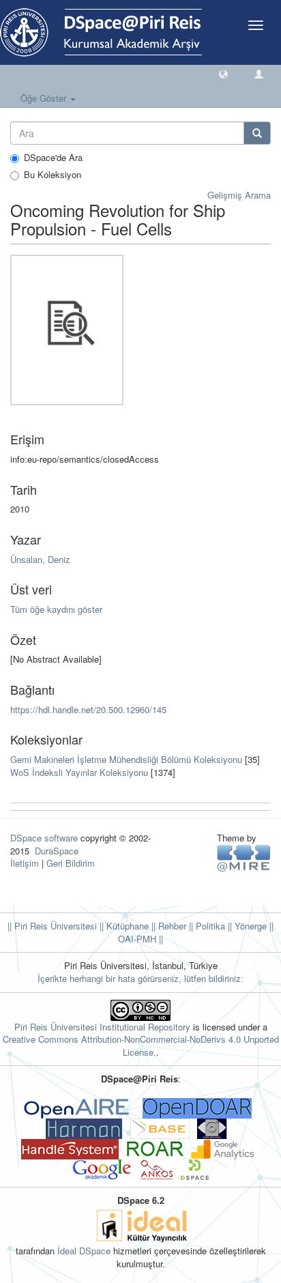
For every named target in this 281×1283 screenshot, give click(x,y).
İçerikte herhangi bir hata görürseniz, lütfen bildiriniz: (140, 978)
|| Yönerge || (249, 925)
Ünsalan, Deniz (40, 559)
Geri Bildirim (70, 862)
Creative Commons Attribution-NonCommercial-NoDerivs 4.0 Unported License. (141, 1045)
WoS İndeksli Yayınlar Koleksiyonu (79, 772)
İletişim (24, 862)
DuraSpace (56, 850)
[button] (223, 73)
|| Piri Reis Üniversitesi (52, 925)
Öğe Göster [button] (44, 97)
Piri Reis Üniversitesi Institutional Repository (102, 1026)
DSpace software (44, 837)
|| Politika (205, 925)
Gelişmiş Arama (239, 194)
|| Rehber (167, 925)
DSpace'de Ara (53, 158)
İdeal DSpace (83, 1250)
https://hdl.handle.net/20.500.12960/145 (88, 709)
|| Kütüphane (123, 925)
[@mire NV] (244, 857)
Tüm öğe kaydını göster (56, 609)
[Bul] (257, 133)
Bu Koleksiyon (52, 175)
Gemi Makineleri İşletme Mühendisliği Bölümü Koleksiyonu (126, 759)
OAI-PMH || (140, 938)
